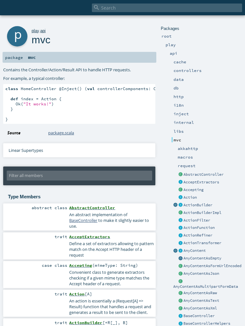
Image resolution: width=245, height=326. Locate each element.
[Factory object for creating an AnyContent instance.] (175, 250)
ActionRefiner (197, 235)
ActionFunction (199, 227)
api (43, 30)
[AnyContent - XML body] (180, 308)
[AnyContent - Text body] (180, 300)
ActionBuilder (197, 205)
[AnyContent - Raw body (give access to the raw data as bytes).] (180, 293)
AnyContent (194, 250)
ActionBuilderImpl (202, 212)
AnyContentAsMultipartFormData (205, 286)
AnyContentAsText (201, 300)
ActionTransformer (202, 243)
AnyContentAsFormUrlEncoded (212, 266)
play (35, 30)
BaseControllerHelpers (206, 323)
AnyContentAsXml (200, 308)
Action (190, 197)
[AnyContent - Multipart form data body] (180, 281)
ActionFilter (196, 220)
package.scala (61, 133)
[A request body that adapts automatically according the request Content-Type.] (180, 250)
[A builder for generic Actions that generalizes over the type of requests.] (180, 227)
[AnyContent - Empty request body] (180, 258)
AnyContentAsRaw (200, 293)
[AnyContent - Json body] (180, 273)
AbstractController (203, 174)
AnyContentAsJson (201, 273)
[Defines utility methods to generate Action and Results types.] (180, 316)
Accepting (193, 190)
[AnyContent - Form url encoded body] (180, 266)
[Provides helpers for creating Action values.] (180, 205)
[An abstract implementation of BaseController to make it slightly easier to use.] (180, 174)
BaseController (199, 316)
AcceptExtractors (201, 182)
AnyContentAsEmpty (202, 258)
